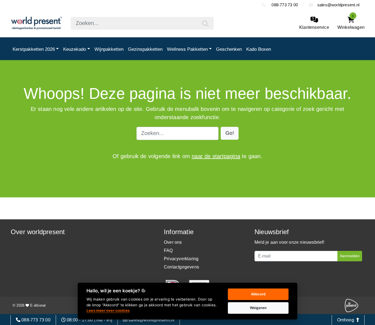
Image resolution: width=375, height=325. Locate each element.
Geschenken (229, 49)
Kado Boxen (258, 49)
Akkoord (258, 294)
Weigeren (258, 308)
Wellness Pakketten (187, 49)
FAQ (168, 250)
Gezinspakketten (145, 49)
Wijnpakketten (109, 49)
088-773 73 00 (284, 4)
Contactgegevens (181, 267)
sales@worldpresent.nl (338, 4)
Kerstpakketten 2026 (34, 49)
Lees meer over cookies (108, 310)
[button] (230, 133)
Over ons (173, 242)
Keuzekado (74, 49)
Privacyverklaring (181, 258)
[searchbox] (142, 23)
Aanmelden (350, 256)
